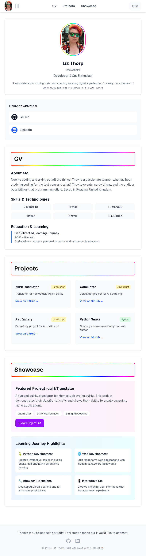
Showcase (88, 6)
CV (54, 6)
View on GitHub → (27, 301)
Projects (69, 6)
